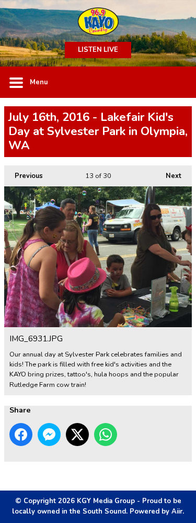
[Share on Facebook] (20, 434)
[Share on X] (77, 434)
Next (168, 176)
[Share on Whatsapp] (105, 434)
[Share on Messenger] (49, 434)
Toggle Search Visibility (176, 82)
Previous (23, 176)
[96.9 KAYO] (98, 21)
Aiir (176, 511)
